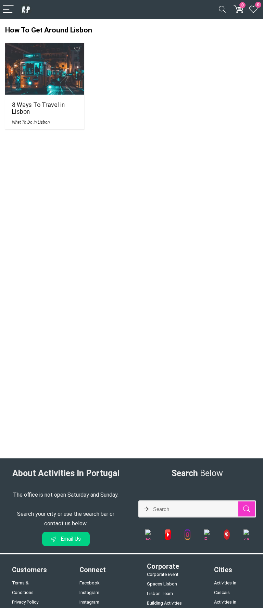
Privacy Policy (25, 602)
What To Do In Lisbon (31, 122)
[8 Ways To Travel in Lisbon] (44, 47)
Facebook (89, 582)
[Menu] (8, 10)
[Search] (222, 10)
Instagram (89, 592)
